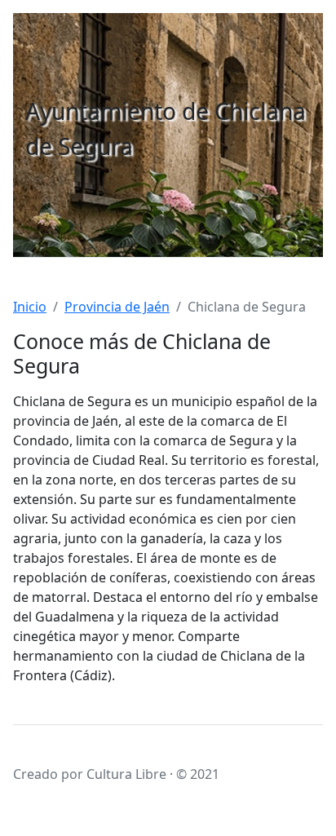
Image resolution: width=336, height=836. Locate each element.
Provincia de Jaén (117, 307)
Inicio (29, 307)
